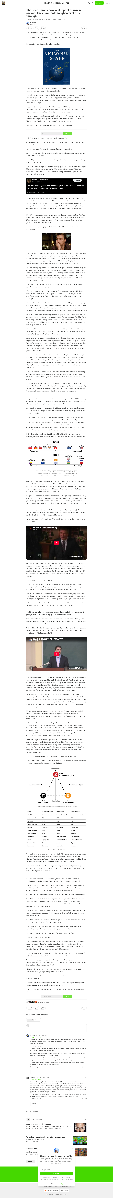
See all (30, 1161)
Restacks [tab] (37, 1020)
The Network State (53, 32)
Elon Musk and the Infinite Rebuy (38, 1124)
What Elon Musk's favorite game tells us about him (45, 1137)
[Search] (89, 3)
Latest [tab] (32, 1119)
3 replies (34, 1072)
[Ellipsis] (85, 1035)
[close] (72, 1148)
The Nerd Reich (58, 894)
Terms (59, 1186)
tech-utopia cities (64, 899)
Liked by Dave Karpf (36, 1037)
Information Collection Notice (56, 1179)
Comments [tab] (30, 1020)
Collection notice (66, 1186)
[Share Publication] (92, 3)
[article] (56, 1128)
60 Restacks (46, 1002)
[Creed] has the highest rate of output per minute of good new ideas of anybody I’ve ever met (54, 110)
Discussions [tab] (39, 1119)
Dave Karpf (33, 22)
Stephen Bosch (34, 1035)
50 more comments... (32, 1111)
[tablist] (33, 1020)
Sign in (108, 3)
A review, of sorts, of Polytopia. (35, 1139)
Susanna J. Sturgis (35, 1077)
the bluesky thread (57, 612)
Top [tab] (28, 1119)
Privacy (55, 1186)
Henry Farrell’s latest (37, 922)
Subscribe (99, 3)
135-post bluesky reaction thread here (48, 118)
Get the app (64, 1190)
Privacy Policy (69, 1179)
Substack (48, 1194)
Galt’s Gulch (44, 44)
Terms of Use (64, 1177)
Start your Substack (52, 1190)
